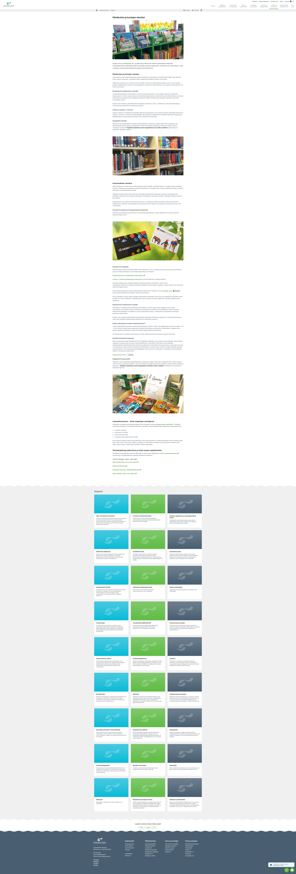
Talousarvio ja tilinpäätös (172, 844)
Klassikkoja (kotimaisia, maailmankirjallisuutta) (126, 469)
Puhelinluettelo (189, 846)
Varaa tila (287, 1)
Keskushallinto (129, 846)
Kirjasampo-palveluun (171, 453)
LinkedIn (95, 865)
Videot (281, 1)
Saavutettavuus (189, 855)
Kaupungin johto (129, 844)
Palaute (187, 849)
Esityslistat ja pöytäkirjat (151, 851)
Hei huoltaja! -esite (166, 291)
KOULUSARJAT (117, 355)
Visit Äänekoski (274, 1)
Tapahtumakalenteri (264, 1)
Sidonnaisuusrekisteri (151, 849)
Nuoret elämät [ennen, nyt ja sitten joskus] (125, 462)
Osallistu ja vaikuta (150, 855)
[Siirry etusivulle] (8, 6)
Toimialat (127, 849)
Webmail (127, 855)
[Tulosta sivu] (201, 10)
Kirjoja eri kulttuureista (119, 466)
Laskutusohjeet (169, 849)
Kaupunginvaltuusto (150, 844)
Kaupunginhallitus (150, 846)
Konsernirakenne (129, 848)
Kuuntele (177, 290)
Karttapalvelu (188, 851)
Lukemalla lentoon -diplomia (163, 424)
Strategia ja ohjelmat (170, 846)
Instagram (96, 861)
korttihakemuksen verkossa (132, 279)
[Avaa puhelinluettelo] (293, 2)
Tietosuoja (188, 853)
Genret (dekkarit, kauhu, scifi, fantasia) (124, 473)
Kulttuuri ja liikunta (104, 10)
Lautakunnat (148, 848)
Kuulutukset (148, 853)
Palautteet (254, 1)
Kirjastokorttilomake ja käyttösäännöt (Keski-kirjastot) (128, 275)
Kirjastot (113, 10)
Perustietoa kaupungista (191, 844)
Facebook (96, 859)
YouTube (95, 863)
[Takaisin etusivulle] (97, 10)
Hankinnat (168, 851)
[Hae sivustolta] (292, 6)
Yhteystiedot (188, 848)
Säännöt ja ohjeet (170, 848)
